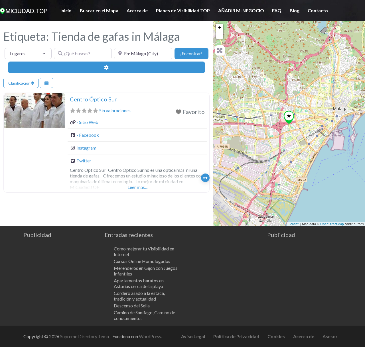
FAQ (276, 10)
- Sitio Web (87, 122)
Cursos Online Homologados (142, 261)
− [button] (219, 35)
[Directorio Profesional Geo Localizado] (23, 10)
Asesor (330, 336)
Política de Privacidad (236, 336)
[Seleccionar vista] (46, 83)
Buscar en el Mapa (99, 10)
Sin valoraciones (115, 110)
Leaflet (294, 224)
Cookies (276, 336)
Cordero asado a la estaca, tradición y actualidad (139, 295)
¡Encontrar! (194, 53)
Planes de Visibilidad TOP (183, 10)
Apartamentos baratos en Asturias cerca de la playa (139, 283)
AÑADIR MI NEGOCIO (241, 10)
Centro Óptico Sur (93, 99)
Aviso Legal (193, 336)
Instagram (86, 147)
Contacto (318, 10)
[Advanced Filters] (106, 67)
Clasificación (19, 83)
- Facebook (87, 135)
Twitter (83, 160)
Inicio (66, 10)
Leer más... (137, 187)
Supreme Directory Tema (85, 336)
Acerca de (137, 10)
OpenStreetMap (332, 224)
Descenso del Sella (132, 305)
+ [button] (219, 27)
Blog (294, 10)
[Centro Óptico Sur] (289, 117)
